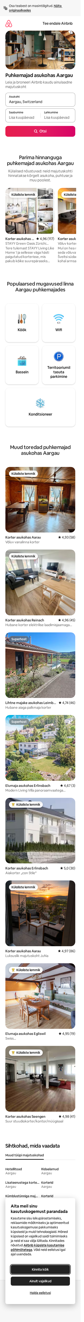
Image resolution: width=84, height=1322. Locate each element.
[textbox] (23, 117)
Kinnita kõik (40, 1269)
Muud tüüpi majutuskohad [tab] (24, 1155)
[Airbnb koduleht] (8, 23)
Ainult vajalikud (40, 1281)
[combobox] (40, 101)
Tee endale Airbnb (58, 23)
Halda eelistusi (40, 1293)
